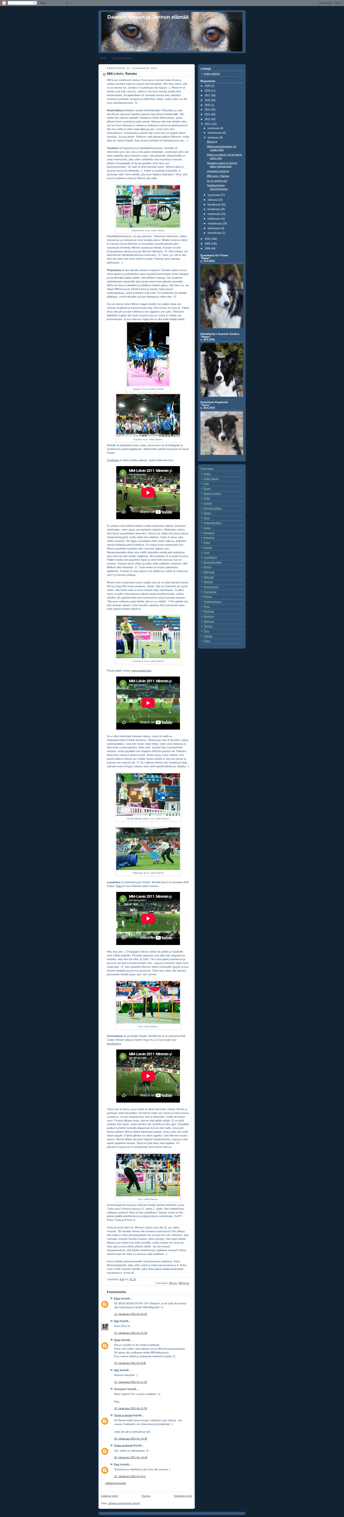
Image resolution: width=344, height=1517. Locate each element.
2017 (208, 95)
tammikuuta (215, 233)
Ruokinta (209, 616)
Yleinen (208, 636)
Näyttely (208, 582)
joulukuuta (214, 128)
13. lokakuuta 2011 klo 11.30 (130, 1408)
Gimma (208, 503)
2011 (208, 124)
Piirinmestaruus (213, 601)
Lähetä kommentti (115, 1483)
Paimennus (210, 592)
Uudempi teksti (109, 1496)
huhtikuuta (214, 218)
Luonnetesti (210, 557)
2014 (208, 109)
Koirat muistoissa (122, 57)
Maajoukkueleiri (213, 562)
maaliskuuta (215, 223)
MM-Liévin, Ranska (218, 176)
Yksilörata (113, 460)
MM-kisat (183, 1283)
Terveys (208, 626)
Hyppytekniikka (212, 523)
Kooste (208, 547)
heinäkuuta (214, 204)
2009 (208, 243)
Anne (117, 1340)
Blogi (103, 57)
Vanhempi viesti (183, 1496)
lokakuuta (214, 137)
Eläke (207, 498)
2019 (208, 90)
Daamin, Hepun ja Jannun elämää (148, 17)
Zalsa (207, 641)
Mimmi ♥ (212, 141)
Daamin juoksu (212, 493)
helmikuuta (214, 228)
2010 (208, 239)
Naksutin (209, 577)
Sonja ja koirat (123, 1415)
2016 (208, 100)
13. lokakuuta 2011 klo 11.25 (130, 1382)
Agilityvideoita (212, 73)
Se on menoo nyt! (217, 181)
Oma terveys (211, 587)
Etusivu (146, 1496)
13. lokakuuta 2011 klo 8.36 (130, 1363)
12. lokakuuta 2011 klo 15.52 (130, 1314)
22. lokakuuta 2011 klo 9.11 (130, 1476)
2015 (208, 105)
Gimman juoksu (213, 508)
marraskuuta (215, 132)
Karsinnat (209, 537)
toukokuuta (214, 214)
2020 (208, 86)
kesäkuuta (214, 209)
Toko (206, 631)
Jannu (207, 528)
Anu (116, 1370)
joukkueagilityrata (141, 670)
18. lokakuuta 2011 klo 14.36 (130, 1438)
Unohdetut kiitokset (218, 171)
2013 (208, 114)
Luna (206, 552)
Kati (116, 1321)
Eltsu (117, 1298)
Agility (207, 473)
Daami (207, 488)
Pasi (116, 1464)
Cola (206, 483)
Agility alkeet (211, 478)
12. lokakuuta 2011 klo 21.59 (130, 1333)
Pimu (207, 606)
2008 (208, 248)
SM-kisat (209, 621)
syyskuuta (214, 195)
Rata (119, 886)
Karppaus (209, 533)
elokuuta (213, 199)
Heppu (207, 513)
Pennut (208, 596)
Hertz (207, 518)
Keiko (207, 542)
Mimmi (173, 1283)
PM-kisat (209, 611)
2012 (208, 119)
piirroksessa (114, 1043)
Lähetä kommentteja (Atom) (124, 1503)
